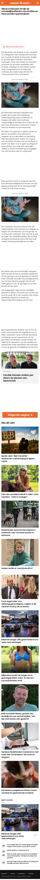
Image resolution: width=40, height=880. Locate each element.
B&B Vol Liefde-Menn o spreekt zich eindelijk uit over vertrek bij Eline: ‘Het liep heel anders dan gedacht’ (18, 716)
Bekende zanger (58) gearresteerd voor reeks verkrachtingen (19, 641)
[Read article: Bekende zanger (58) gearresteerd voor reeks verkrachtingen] (20, 623)
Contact (30, 874)
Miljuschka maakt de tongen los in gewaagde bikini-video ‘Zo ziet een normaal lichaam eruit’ (17, 678)
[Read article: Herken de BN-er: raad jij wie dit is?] (20, 552)
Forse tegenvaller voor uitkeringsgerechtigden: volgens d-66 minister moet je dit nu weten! (18, 604)
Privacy (13, 874)
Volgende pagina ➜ (20, 414)
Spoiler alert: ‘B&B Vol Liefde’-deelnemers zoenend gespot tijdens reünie (18, 459)
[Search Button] (38, 3)
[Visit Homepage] (20, 3)
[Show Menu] (2, 3)
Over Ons (4, 874)
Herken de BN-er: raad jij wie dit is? (17, 568)
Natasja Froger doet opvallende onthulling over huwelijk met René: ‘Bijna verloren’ (22, 862)
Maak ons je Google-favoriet (14, 46)
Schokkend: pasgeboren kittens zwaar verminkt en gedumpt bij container (19, 791)
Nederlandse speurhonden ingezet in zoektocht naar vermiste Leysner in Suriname (18, 533)
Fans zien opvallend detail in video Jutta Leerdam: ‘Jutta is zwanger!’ (19, 495)
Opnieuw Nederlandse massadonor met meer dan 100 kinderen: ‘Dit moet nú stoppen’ (20, 755)
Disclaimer (22, 874)
